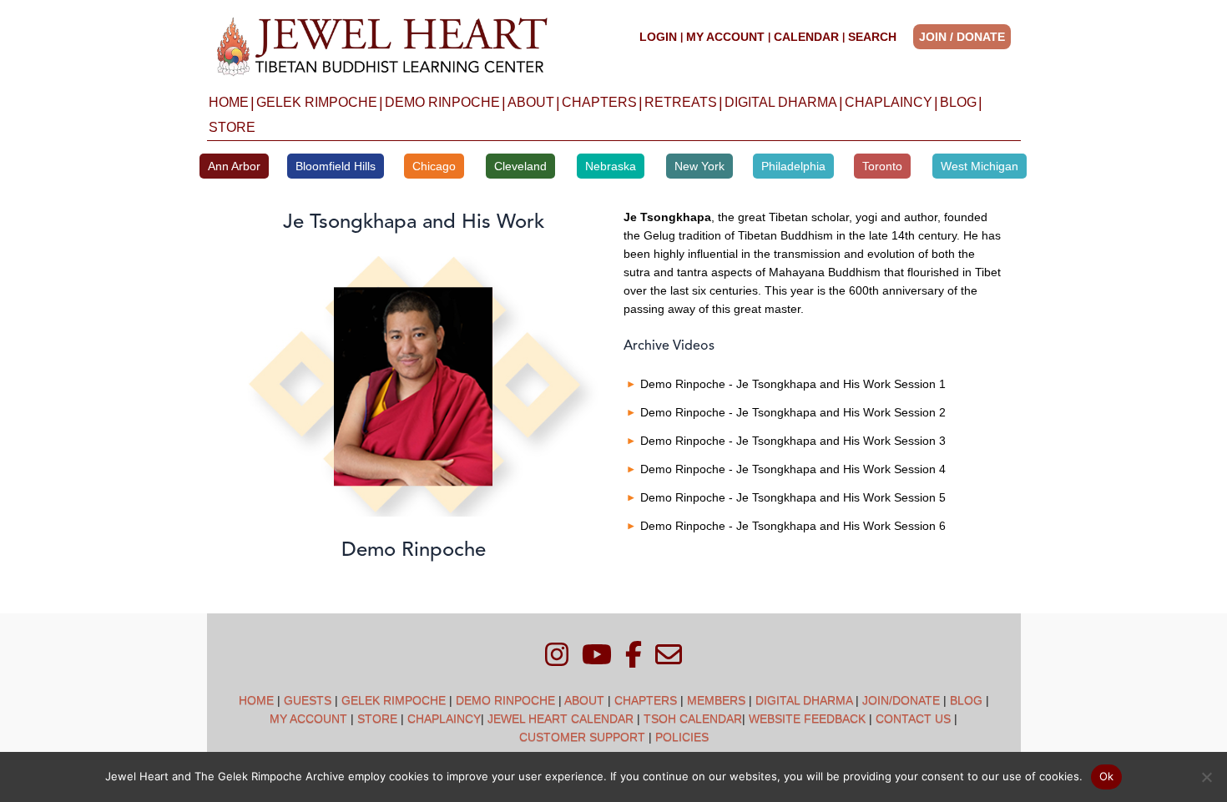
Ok (1106, 776)
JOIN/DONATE (901, 700)
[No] (1206, 777)
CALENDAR (806, 36)
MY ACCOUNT (725, 36)
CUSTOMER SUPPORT (582, 737)
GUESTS (307, 700)
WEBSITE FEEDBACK (807, 718)
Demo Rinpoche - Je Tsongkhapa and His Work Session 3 (793, 440)
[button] (967, 36)
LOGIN (658, 36)
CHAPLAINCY (888, 102)
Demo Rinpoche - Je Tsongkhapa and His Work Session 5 (793, 497)
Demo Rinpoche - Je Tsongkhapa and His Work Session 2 (793, 412)
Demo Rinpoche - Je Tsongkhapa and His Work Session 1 (793, 384)
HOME (229, 102)
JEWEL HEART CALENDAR (560, 718)
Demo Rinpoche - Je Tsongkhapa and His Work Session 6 (793, 525)
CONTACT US (913, 718)
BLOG (958, 102)
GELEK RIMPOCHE (316, 102)
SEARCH (872, 36)
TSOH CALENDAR (693, 718)
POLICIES (682, 737)
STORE (232, 127)
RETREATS (680, 102)
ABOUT (530, 102)
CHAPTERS (599, 102)
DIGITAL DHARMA (781, 102)
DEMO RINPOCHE (442, 102)
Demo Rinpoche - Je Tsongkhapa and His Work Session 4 (793, 469)
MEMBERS (716, 700)
